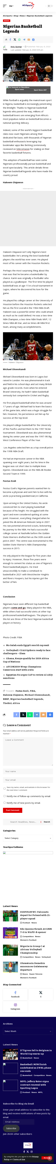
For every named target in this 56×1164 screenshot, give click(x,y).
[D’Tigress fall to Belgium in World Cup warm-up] (10, 1054)
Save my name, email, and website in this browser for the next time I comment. (28, 788)
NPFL (40, 1092)
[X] (40, 994)
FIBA (32, 691)
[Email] (29, 39)
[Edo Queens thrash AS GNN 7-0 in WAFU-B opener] (10, 932)
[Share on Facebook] (10, 39)
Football (26, 923)
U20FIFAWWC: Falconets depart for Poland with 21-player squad (35, 915)
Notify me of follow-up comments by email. (29, 796)
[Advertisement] (28, 218)
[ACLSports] (28, 6)
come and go (18, 607)
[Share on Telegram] (24, 39)
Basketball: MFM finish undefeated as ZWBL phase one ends (35, 1067)
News (6, 20)
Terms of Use (19, 1159)
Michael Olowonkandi (37, 695)
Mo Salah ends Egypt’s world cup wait (27, 645)
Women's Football (28, 940)
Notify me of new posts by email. (23, 802)
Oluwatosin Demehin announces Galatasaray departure (34, 966)
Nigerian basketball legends (26, 699)
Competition (28, 936)
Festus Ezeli (22, 691)
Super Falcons (35, 974)
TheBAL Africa (11, 703)
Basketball (27, 1058)
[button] (47, 1157)
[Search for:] (24, 822)
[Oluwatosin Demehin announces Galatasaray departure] (10, 967)
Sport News (38, 90)
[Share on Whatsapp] (19, 39)
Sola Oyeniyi (16, 47)
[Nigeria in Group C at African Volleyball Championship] (10, 950)
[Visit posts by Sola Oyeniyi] (6, 48)
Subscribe (11, 1128)
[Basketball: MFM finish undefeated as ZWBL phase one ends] (10, 1068)
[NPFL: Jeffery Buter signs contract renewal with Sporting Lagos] (10, 1085)
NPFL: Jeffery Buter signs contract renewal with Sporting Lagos (34, 1084)
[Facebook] (15, 994)
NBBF (6, 699)
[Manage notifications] (49, 1158)
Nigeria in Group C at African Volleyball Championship (32, 949)
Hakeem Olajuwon (13, 695)
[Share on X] (15, 39)
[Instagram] (15, 1007)
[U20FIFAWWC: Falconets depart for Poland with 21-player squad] (10, 915)
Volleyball (46, 957)
